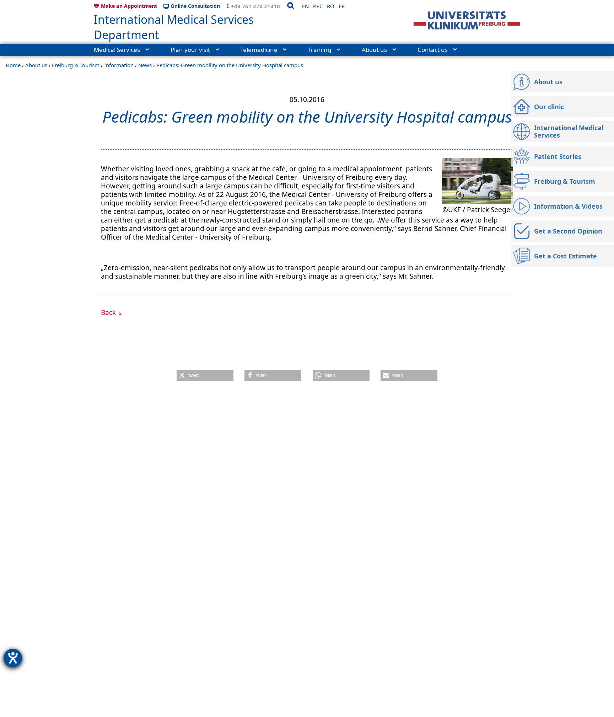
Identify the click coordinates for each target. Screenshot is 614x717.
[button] (205, 375)
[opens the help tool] (13, 658)
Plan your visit (190, 50)
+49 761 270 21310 (255, 6)
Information (119, 65)
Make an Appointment (129, 5)
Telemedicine (259, 50)
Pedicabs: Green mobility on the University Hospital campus (229, 65)
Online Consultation (195, 5)
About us (374, 50)
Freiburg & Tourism (75, 65)
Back (109, 312)
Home (13, 65)
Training (319, 50)
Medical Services (117, 50)
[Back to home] (467, 20)
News (145, 65)
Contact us (433, 50)
